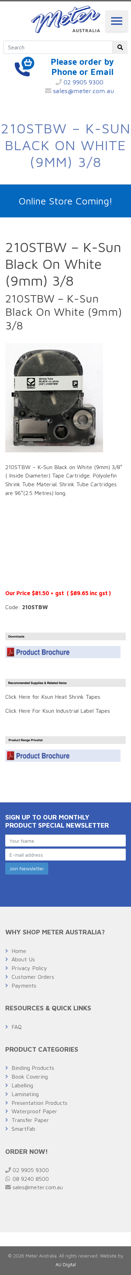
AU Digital (66, 1264)
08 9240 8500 (30, 1179)
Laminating (25, 1094)
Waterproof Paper (34, 1111)
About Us (23, 959)
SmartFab (23, 1129)
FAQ (17, 1027)
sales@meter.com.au (82, 91)
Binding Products (33, 1068)
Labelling (22, 1085)
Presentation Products (39, 1103)
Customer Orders (33, 977)
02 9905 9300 (82, 82)
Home (19, 951)
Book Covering (30, 1076)
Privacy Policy (29, 968)
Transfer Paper (30, 1120)
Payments (24, 985)
